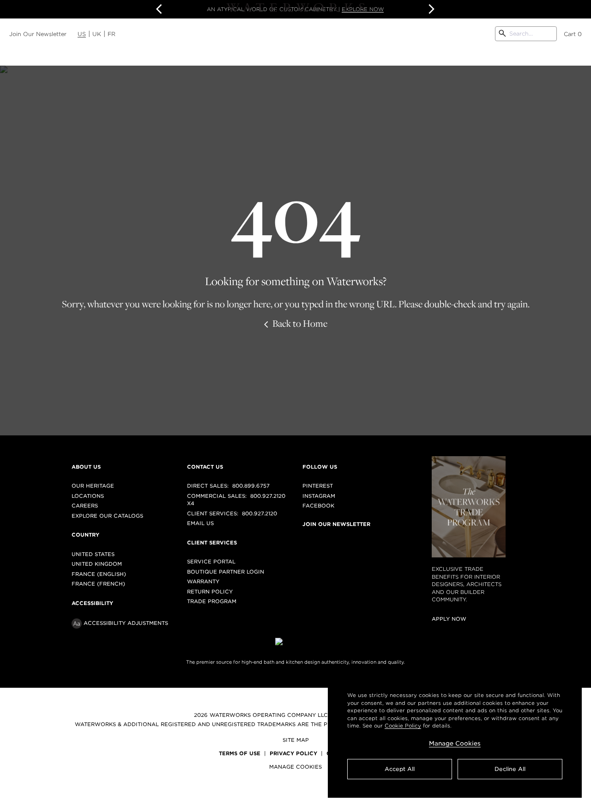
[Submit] (502, 33)
